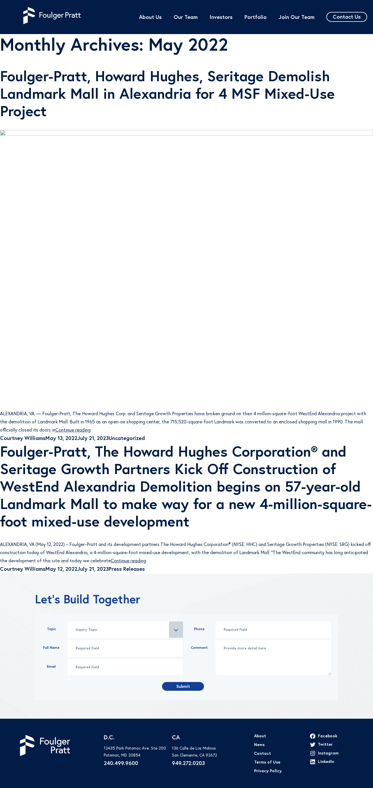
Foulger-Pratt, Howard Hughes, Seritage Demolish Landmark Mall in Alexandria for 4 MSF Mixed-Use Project (167, 93)
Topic (51, 629)
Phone (199, 629)
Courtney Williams (22, 438)
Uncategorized (127, 438)
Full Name (51, 647)
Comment (199, 647)
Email (51, 666)
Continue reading (73, 430)
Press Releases (127, 569)
